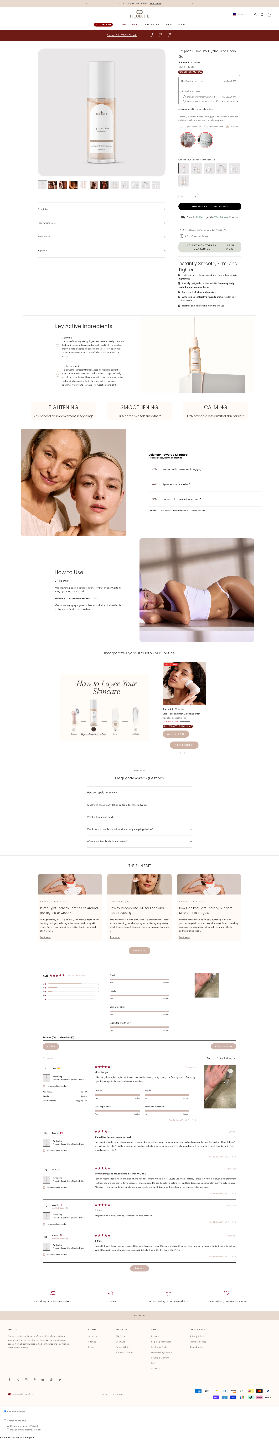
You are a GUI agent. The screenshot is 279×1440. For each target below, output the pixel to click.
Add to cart (176, 734)
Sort (209, 1058)
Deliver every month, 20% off (24, 1426)
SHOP (169, 24)
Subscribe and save (16, 1420)
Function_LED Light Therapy (53, 901)
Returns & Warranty (160, 1357)
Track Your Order (159, 1347)
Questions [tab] (67, 1038)
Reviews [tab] (49, 1038)
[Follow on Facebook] (9, 1379)
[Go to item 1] (42, 184)
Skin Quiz (120, 1341)
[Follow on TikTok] (51, 1379)
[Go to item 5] (83, 184)
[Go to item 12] (155, 184)
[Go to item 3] (62, 184)
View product (184, 745)
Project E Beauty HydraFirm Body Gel (68, 1079)
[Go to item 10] (135, 184)
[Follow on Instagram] (26, 1379)
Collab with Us (122, 1347)
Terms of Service (198, 1341)
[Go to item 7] (104, 184)
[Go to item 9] (124, 184)
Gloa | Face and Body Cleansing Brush (181, 713)
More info (233, 217)
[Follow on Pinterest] (34, 1379)
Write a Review (226, 1047)
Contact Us (156, 1368)
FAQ (153, 1363)
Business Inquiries (124, 1352)
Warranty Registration (161, 1352)
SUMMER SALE (103, 24)
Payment (155, 1336)
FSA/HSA (120, 1336)
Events (91, 1347)
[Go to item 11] (145, 184)
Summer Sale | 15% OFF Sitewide (139, 3)
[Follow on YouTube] (43, 1379)
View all (139, 950)
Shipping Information (161, 1341)
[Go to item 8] (114, 184)
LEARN (181, 24)
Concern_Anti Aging (119, 901)
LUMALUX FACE (129, 24)
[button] (189, 62)
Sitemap (92, 1341)
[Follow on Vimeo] (59, 1379)
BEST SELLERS (152, 24)
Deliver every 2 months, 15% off (25, 1429)
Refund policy (196, 1347)
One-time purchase (16, 1411)
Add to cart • (209, 206)
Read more (45, 937)
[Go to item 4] (73, 184)
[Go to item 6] (93, 184)
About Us (92, 1336)
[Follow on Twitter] (17, 1379)
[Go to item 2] (52, 184)
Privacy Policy (197, 1336)
